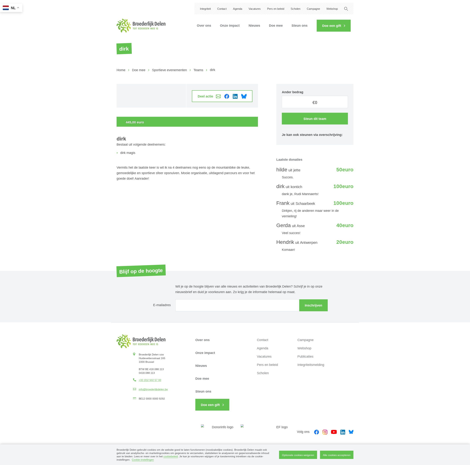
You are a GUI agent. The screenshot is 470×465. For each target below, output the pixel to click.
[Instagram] (325, 431)
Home (121, 70)
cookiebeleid (170, 456)
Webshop (332, 8)
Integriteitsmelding (310, 365)
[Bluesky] (351, 431)
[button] (334, 26)
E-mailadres (162, 305)
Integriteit (205, 8)
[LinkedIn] (342, 431)
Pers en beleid (275, 8)
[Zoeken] (346, 9)
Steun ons (300, 25)
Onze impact (230, 25)
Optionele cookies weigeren (298, 455)
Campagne (313, 8)
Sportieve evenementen (169, 70)
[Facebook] (316, 431)
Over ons (204, 25)
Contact (222, 8)
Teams (198, 70)
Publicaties (305, 356)
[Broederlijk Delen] (141, 26)
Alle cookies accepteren (336, 455)
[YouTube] (334, 431)
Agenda (237, 8)
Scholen (295, 8)
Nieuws (254, 25)
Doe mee (276, 25)
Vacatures (255, 8)
